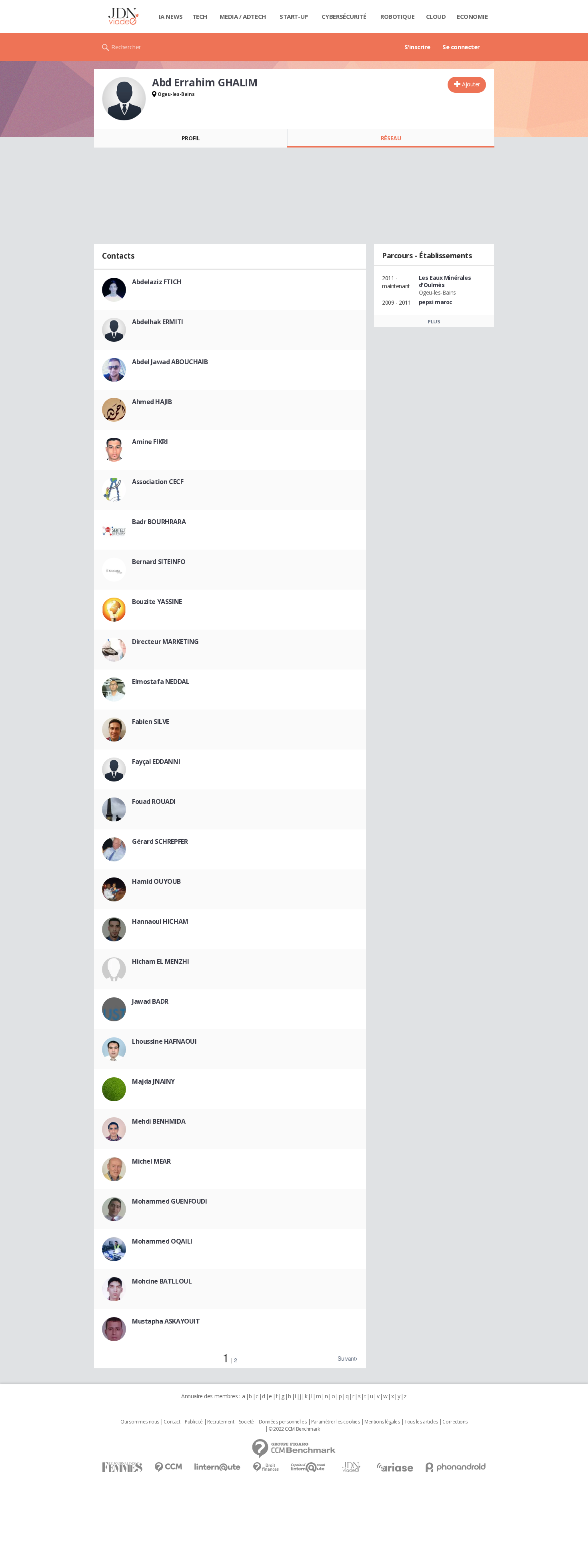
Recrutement (220, 1422)
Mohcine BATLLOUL (162, 1281)
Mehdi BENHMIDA (158, 1121)
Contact (172, 1422)
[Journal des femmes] (122, 1467)
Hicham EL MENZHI (160, 961)
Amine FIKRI (150, 441)
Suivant (346, 1358)
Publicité (193, 1422)
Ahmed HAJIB (152, 401)
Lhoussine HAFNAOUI (164, 1041)
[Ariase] (394, 1467)
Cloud (436, 16)
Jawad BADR (150, 1001)
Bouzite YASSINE (157, 601)
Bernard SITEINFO (158, 561)
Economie (472, 16)
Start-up (294, 16)
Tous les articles (421, 1422)
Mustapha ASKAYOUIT (166, 1321)
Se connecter (461, 47)
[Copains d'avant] (308, 1467)
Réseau (391, 138)
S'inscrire (417, 47)
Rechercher (126, 47)
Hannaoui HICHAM (160, 921)
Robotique (397, 16)
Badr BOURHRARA (159, 521)
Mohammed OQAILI (162, 1241)
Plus (434, 321)
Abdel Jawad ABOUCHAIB (170, 361)
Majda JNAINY (153, 1081)
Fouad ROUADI (154, 801)
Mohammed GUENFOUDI (169, 1201)
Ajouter (471, 84)
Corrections (454, 1422)
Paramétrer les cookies (335, 1422)
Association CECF (157, 481)
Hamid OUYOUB (156, 881)
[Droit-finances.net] (266, 1467)
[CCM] (168, 1467)
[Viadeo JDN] (351, 1467)
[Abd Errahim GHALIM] (124, 99)
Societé (246, 1422)
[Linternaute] (217, 1467)
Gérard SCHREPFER (160, 841)
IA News (171, 16)
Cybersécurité (344, 16)
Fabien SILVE (150, 721)
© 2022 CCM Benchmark (294, 1429)
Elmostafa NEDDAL (160, 681)
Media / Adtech (243, 16)
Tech (199, 16)
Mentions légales (382, 1422)
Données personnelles (283, 1422)
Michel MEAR (151, 1161)
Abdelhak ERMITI (157, 321)
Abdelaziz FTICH (157, 281)
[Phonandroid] (456, 1467)
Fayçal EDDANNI (156, 761)
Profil (191, 138)
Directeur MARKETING (165, 641)
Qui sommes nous (139, 1422)
